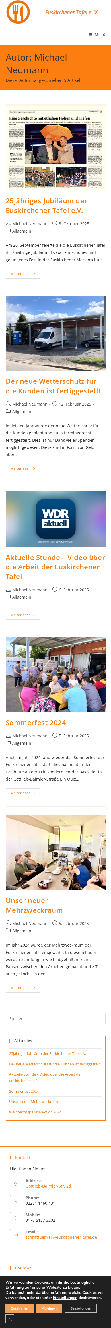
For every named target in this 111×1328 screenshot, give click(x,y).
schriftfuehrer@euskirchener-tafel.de (61, 1237)
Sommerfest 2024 (36, 722)
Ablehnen (49, 1308)
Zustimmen (19, 1308)
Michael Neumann (30, 223)
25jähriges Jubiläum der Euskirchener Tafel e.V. (47, 205)
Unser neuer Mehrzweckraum (34, 905)
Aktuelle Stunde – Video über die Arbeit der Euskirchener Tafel (55, 567)
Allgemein (21, 231)
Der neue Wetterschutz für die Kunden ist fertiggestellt (53, 385)
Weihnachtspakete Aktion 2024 (35, 1112)
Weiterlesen (25, 275)
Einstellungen (65, 1297)
